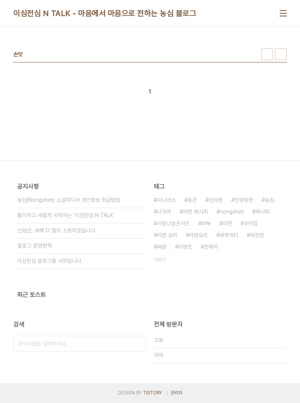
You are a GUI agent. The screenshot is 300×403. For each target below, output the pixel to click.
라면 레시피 (195, 212)
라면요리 (198, 235)
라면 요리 (167, 235)
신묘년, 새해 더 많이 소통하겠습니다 (56, 230)
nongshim (232, 212)
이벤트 (185, 247)
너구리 (164, 212)
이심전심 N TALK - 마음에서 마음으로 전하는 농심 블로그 (104, 13)
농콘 (192, 200)
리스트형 (281, 54)
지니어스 (166, 200)
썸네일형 (267, 54)
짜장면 (257, 235)
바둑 (206, 223)
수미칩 (251, 223)
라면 (227, 223)
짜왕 (161, 247)
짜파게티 (229, 235)
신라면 (216, 200)
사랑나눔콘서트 (173, 223)
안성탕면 (243, 200)
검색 (138, 343)
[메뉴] (283, 13)
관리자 (176, 393)
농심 (269, 200)
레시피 (262, 212)
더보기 (160, 259)
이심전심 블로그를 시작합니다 (49, 261)
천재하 (211, 247)
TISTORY (152, 393)
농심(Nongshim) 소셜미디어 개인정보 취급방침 (68, 200)
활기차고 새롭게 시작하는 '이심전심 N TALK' (65, 215)
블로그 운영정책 (34, 246)
